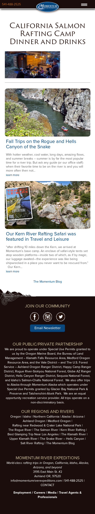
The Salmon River (46, 430)
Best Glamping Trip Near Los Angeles (33, 434)
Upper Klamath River (24, 439)
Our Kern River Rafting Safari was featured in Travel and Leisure (41, 236)
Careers (39, 492)
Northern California (46, 416)
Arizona (78, 416)
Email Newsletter (47, 328)
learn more (12, 175)
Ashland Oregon (34, 421)
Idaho (27, 416)
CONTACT (47, 485)
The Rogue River (20, 430)
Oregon (15, 416)
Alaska (66, 416)
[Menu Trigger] (84, 4)
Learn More (47, 112)
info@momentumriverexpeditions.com (36, 481)
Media (52, 492)
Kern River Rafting (73, 430)
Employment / (23, 492)
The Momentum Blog (47, 281)
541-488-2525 (11, 4)
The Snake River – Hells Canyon (62, 439)
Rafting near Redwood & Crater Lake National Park (46, 425)
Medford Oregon (59, 421)
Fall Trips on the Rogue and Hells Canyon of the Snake (41, 144)
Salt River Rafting (32, 443)
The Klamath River (73, 434)
